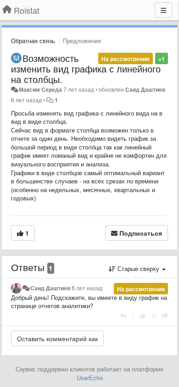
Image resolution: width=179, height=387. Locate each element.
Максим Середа (40, 89)
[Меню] (163, 10)
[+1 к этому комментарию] (142, 315)
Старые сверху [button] (138, 268)
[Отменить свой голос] (153, 315)
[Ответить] (123, 315)
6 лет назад (87, 288)
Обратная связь (33, 40)
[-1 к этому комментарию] (165, 315)
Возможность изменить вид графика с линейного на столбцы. (86, 68)
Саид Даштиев (145, 89)
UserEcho (90, 377)
